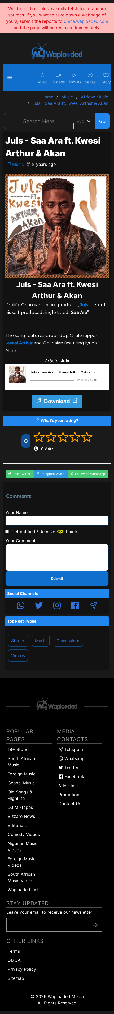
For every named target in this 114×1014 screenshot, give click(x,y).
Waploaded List (23, 889)
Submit (57, 578)
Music (17, 164)
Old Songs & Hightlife (20, 795)
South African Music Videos (21, 877)
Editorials (17, 825)
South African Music (21, 761)
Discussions (68, 640)
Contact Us (69, 803)
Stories (18, 640)
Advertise (68, 785)
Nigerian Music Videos (22, 846)
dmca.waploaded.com (86, 21)
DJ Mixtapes (20, 807)
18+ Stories (19, 749)
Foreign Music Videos (22, 862)
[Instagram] (57, 606)
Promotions (69, 794)
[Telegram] (93, 606)
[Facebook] (75, 606)
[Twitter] (39, 606)
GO (102, 121)
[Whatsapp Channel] (20, 606)
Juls (84, 304)
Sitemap (16, 978)
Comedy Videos (24, 834)
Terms (14, 951)
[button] (11, 77)
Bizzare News (21, 816)
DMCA (14, 960)
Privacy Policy (22, 969)
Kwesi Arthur (19, 343)
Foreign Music (22, 773)
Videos (18, 655)
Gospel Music (21, 783)
